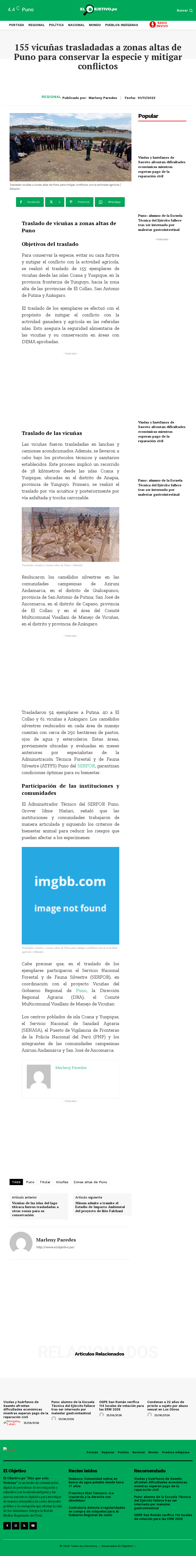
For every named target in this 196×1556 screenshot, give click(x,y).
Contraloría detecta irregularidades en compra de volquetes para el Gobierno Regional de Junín (97, 1511)
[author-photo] (13, 1423)
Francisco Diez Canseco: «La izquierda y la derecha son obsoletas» (91, 1496)
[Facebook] (7, 1525)
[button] (185, 10)
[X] (24, 1525)
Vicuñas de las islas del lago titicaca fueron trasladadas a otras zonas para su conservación (35, 1209)
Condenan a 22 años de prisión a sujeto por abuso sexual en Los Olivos (167, 1405)
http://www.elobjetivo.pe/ (55, 1247)
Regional (51, 97)
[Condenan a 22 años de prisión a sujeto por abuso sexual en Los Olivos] (170, 1381)
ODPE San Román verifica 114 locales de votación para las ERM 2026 (121, 1405)
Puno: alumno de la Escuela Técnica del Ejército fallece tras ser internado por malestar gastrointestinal (160, 222)
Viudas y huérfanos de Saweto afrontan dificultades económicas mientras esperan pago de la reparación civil (161, 166)
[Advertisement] (70, 389)
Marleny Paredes (103, 98)
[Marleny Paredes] (21, 1243)
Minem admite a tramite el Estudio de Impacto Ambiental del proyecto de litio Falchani (100, 1207)
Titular (45, 1182)
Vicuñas (62, 1182)
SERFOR (86, 766)
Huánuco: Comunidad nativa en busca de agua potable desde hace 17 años (96, 1482)
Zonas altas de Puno (90, 1182)
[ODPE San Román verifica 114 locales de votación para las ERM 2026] (122, 1381)
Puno (81, 990)
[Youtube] (33, 1525)
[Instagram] (15, 1525)
